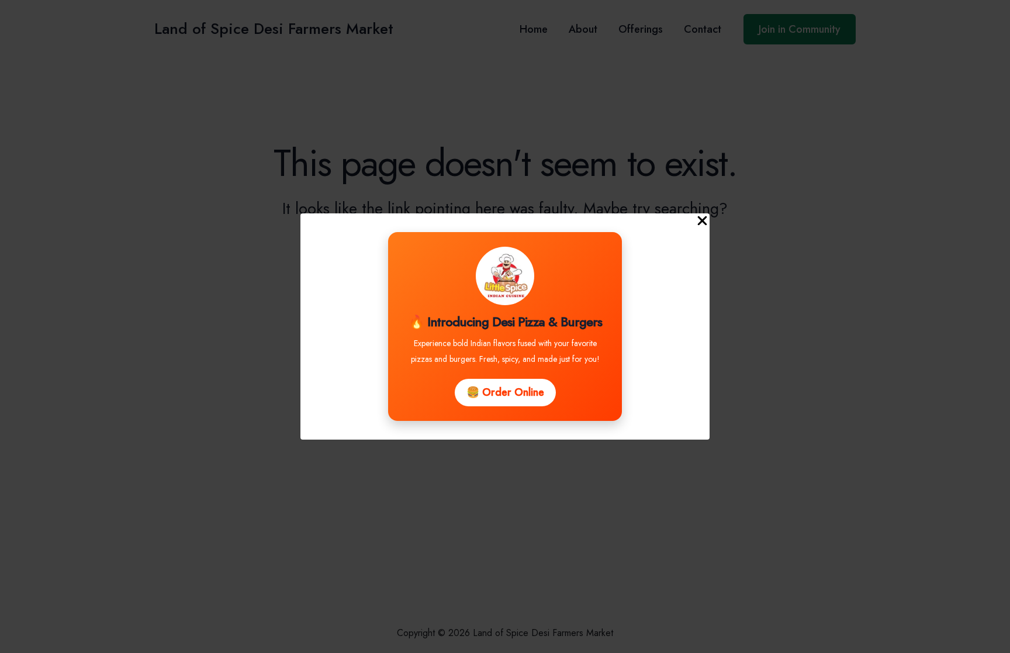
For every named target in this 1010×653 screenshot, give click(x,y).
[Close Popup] (702, 221)
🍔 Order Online (505, 392)
